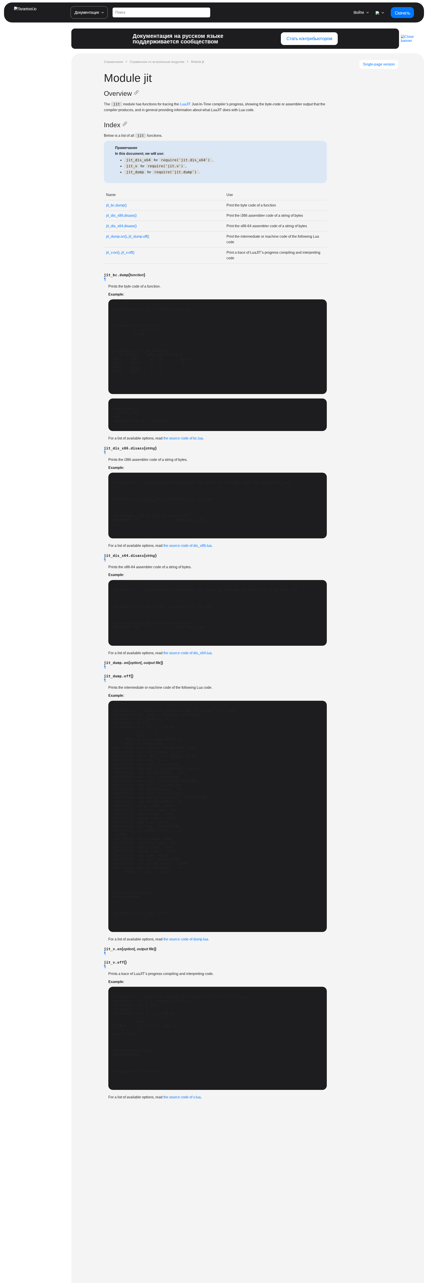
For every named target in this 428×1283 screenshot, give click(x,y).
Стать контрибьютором (309, 38)
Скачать (402, 12)
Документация (86, 12)
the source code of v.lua (182, 1097)
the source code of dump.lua (185, 939)
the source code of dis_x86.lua (187, 546)
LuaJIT (185, 104)
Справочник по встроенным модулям (157, 61)
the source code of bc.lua (183, 438)
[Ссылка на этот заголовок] (137, 93)
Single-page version (379, 64)
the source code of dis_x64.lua (187, 653)
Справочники (113, 61)
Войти (359, 12)
